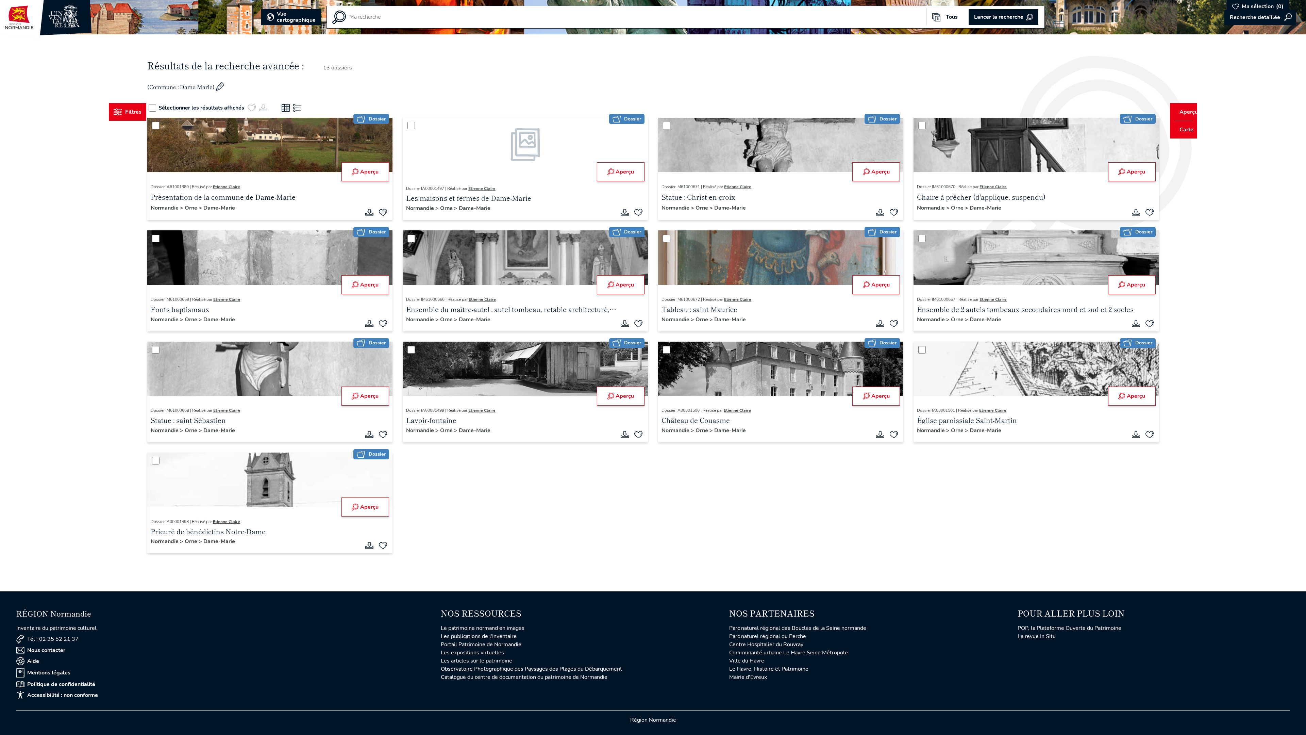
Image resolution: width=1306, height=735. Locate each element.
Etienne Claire (239, 187)
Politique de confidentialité (61, 684)
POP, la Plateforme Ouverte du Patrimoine (1069, 628)
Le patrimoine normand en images (482, 628)
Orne (204, 208)
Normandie (177, 208)
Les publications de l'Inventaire (479, 636)
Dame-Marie (232, 208)
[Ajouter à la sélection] (389, 212)
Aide (33, 661)
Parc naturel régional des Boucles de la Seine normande (797, 628)
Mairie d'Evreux (748, 677)
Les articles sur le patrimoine (476, 661)
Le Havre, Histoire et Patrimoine (768, 669)
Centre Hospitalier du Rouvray (766, 644)
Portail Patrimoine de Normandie (481, 644)
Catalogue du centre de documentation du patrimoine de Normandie (524, 677)
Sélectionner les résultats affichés (214, 108)
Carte (1182, 129)
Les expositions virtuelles (472, 652)
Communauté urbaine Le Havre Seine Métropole (788, 652)
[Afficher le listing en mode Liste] (310, 108)
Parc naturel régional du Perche (767, 636)
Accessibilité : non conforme (62, 695)
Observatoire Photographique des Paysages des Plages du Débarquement (531, 669)
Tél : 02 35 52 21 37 (53, 639)
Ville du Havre (746, 661)
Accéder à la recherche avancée (1260, 17)
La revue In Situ (1037, 636)
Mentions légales (48, 672)
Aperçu (376, 172)
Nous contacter (46, 650)
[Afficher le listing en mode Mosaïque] (299, 108)
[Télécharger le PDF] (376, 212)
